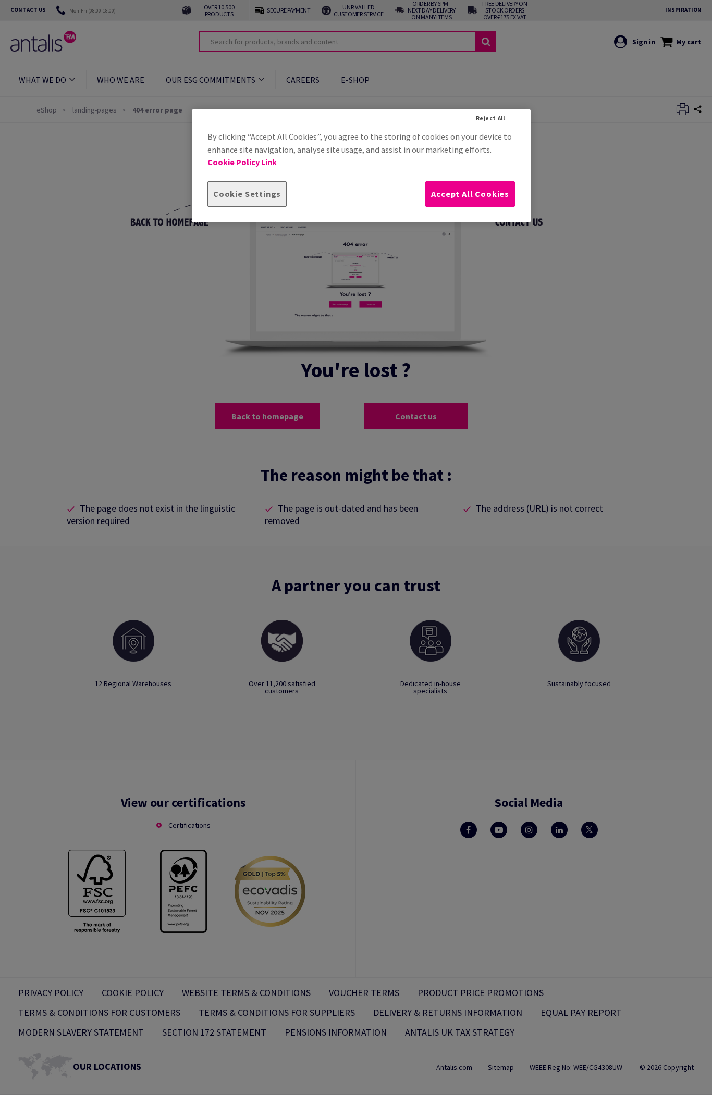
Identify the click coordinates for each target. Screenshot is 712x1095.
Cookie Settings (247, 194)
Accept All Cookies (470, 194)
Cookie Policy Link (242, 162)
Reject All (490, 118)
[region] (361, 165)
